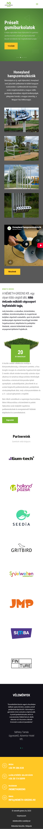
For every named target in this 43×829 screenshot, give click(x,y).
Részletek (12, 272)
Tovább (11, 46)
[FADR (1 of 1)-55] (21, 217)
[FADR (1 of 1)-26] (21, 160)
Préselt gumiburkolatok (19, 25)
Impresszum (21, 816)
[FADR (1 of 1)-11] (21, 131)
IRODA (11, 764)
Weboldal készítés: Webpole (21, 826)
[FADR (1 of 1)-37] (21, 188)
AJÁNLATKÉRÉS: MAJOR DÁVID (21, 775)
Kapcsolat (10, 420)
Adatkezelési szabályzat (21, 821)
